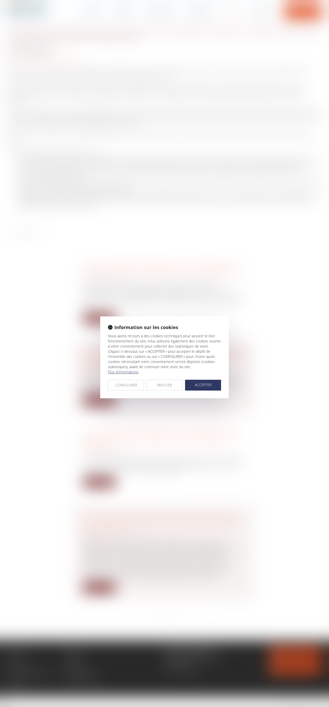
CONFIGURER (126, 385)
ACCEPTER (203, 384)
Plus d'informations (123, 371)
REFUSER (164, 385)
